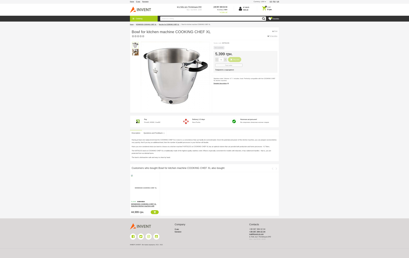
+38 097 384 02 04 (220, 7)
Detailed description (220, 83)
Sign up (245, 10)
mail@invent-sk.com (256, 234)
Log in (247, 7)
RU (274, 1)
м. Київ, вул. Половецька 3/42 (190, 7)
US (271, 1)
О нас (138, 1)
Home (132, 1)
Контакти (145, 1)
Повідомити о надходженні (224, 70)
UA (278, 1)
